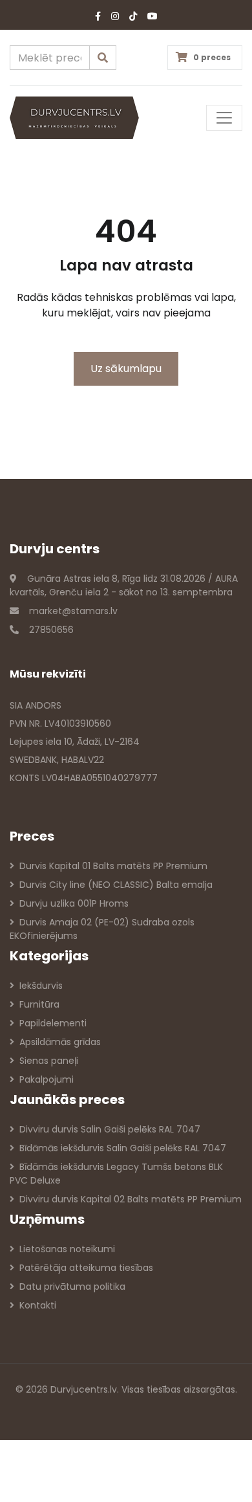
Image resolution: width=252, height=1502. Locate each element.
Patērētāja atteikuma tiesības (86, 1267)
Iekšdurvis (41, 985)
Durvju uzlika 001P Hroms (74, 903)
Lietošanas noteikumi (67, 1248)
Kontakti (37, 1305)
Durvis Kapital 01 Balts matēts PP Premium (113, 865)
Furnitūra (39, 1004)
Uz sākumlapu (126, 368)
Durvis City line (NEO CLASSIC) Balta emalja (116, 884)
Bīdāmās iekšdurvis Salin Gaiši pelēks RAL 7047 (122, 1148)
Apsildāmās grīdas (60, 1041)
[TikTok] (133, 16)
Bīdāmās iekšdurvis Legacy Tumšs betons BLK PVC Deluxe (116, 1173)
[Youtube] (152, 16)
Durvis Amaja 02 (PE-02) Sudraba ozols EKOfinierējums (102, 929)
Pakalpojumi (46, 1079)
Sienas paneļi (48, 1060)
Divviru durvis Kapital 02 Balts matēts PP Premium (130, 1199)
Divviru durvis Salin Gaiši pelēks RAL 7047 (109, 1129)
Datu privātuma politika (72, 1286)
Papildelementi (53, 1023)
